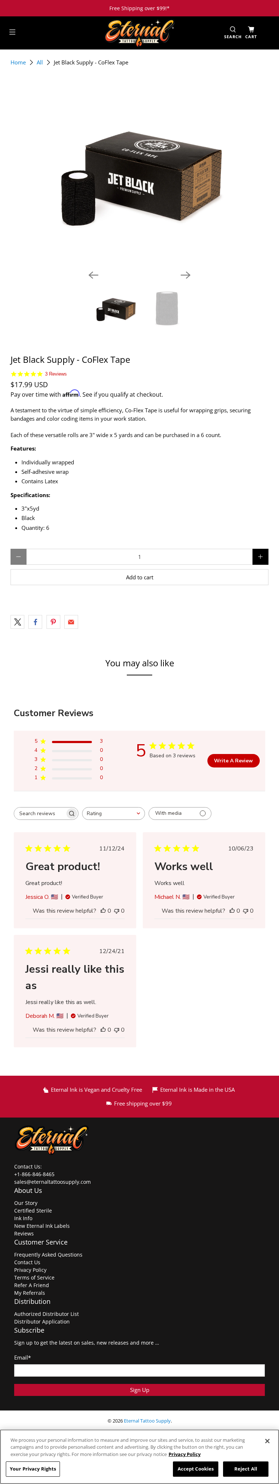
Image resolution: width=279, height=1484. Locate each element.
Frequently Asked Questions (48, 1254)
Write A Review (233, 760)
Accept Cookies (196, 1468)
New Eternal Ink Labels (42, 1225)
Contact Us (27, 1262)
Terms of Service (34, 1277)
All (40, 62)
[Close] (267, 1441)
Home (18, 62)
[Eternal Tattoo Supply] (139, 33)
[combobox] (113, 813)
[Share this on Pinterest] (53, 622)
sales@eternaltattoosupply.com (53, 1181)
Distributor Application (42, 1321)
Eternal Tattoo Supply (147, 1421)
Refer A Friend (31, 1285)
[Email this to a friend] (71, 622)
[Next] (185, 275)
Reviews (24, 1233)
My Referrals (29, 1292)
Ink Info (23, 1218)
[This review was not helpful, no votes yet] (116, 911)
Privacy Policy (30, 1269)
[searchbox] (39, 814)
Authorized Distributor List (46, 1313)
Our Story (25, 1202)
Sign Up (139, 1389)
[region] (139, 1456)
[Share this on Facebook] (35, 622)
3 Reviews (56, 374)
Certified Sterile (33, 1210)
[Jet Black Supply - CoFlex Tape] (139, 173)
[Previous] (93, 275)
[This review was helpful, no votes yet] (103, 911)
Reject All (245, 1468)
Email (22, 1357)
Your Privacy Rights (33, 1468)
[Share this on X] (17, 622)
